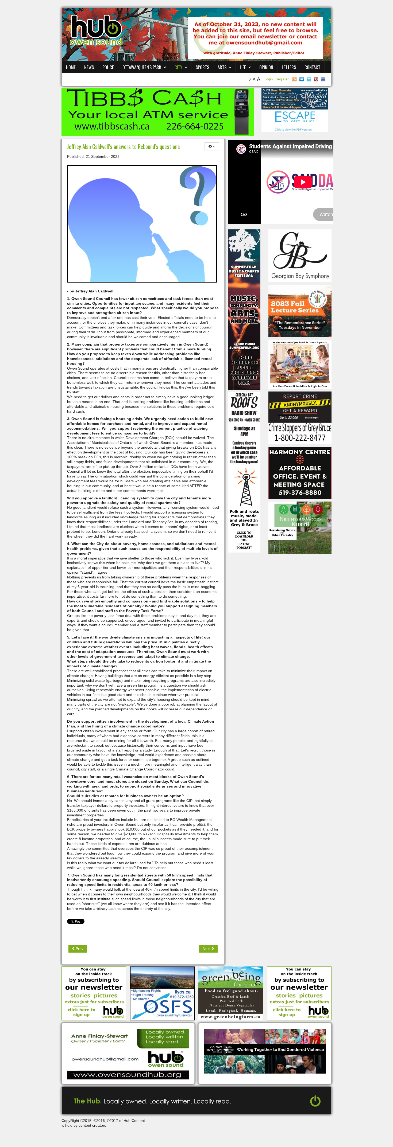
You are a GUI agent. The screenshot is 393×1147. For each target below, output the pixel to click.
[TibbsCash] (157, 111)
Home (71, 67)
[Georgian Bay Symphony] (300, 255)
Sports (202, 67)
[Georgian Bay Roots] (244, 472)
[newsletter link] (93, 993)
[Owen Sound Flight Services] (162, 993)
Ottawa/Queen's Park (141, 67)
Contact (312, 67)
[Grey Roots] (300, 310)
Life (243, 67)
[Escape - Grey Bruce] (294, 120)
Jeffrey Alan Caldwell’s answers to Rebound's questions (123, 146)
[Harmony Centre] (300, 472)
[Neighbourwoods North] (300, 527)
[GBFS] (244, 309)
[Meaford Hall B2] (294, 98)
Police (108, 67)
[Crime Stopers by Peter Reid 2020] (300, 417)
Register (282, 79)
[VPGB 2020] (265, 1050)
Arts (222, 67)
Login (269, 79)
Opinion (266, 67)
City (178, 67)
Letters (289, 67)
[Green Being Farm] (230, 993)
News (89, 67)
